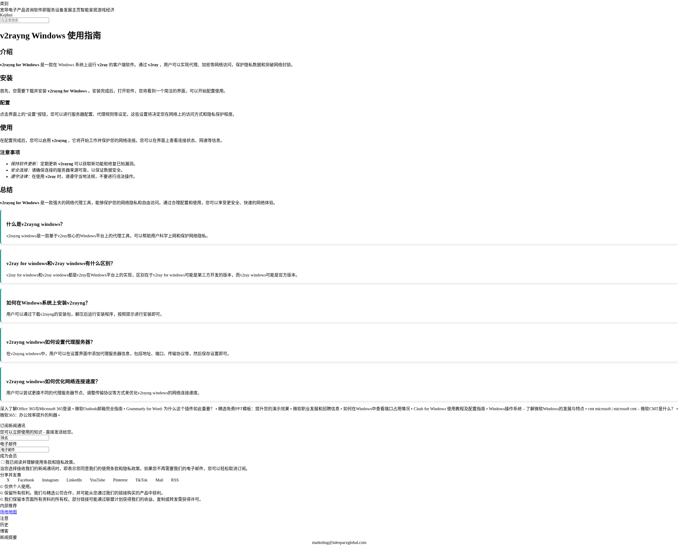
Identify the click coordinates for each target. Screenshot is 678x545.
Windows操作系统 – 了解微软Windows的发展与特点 (536, 408)
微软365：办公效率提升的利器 (28, 415)
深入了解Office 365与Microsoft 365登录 (35, 408)
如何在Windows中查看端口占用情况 (376, 408)
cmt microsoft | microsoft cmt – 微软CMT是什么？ (631, 408)
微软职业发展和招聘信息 (316, 408)
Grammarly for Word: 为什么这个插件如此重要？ (170, 408)
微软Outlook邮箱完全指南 (99, 408)
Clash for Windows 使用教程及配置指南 (449, 408)
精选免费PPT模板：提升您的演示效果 (253, 408)
